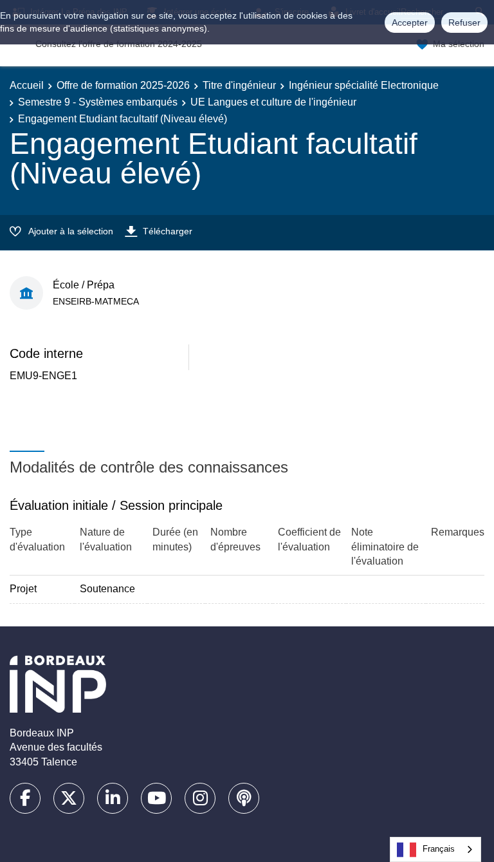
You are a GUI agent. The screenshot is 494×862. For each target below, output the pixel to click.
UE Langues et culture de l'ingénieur (273, 102)
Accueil (27, 85)
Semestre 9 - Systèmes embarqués (98, 102)
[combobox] (435, 849)
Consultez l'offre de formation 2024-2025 (118, 44)
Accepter (410, 22)
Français (439, 849)
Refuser (464, 22)
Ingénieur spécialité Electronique (364, 85)
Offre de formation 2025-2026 (123, 85)
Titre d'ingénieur (239, 85)
